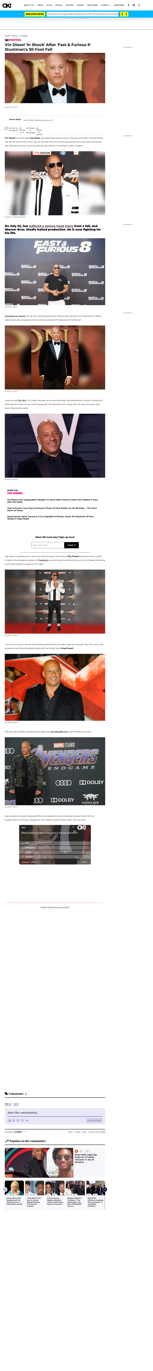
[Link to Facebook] (128, 5)
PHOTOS (69, 5)
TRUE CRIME (92, 5)
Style (49, 5)
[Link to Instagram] (134, 5)
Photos (15, 35)
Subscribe (119, 5)
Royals (59, 5)
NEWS (40, 5)
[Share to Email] (39, 128)
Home (7, 35)
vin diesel (23, 35)
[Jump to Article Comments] (6, 128)
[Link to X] (139, 5)
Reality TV (29, 5)
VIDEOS (80, 5)
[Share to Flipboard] (30, 128)
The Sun (22, 400)
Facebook (43, 560)
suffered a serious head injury (51, 226)
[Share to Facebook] (13, 128)
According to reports (15, 316)
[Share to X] (22, 128)
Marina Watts (15, 119)
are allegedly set (59, 732)
